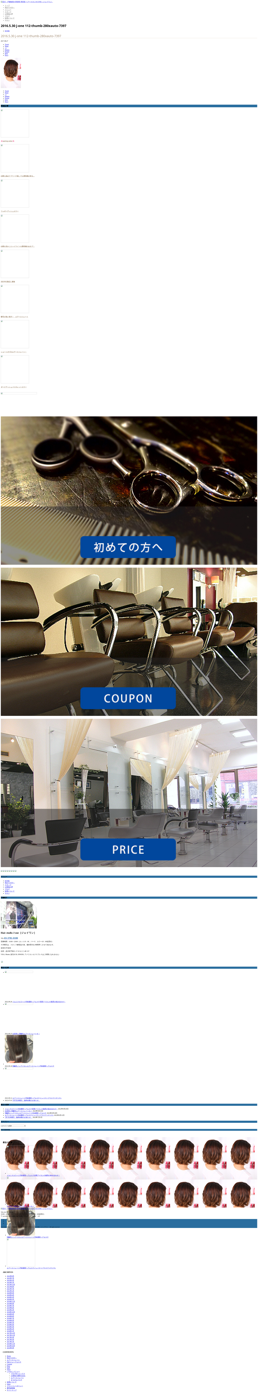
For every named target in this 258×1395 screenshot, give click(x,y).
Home (9, 1356)
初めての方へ (10, 7)
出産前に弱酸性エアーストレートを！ (26, 1034)
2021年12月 (11, 1284)
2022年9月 (10, 1276)
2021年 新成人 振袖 (8, 281)
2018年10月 (11, 1312)
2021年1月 (10, 1291)
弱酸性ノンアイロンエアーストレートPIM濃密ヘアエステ (33, 1066)
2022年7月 (10, 1278)
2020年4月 (10, 1295)
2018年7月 (10, 1318)
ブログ (7, 16)
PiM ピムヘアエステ (14, 1362)
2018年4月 (10, 1325)
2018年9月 (10, 1314)
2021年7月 (10, 1289)
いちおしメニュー (13, 1371)
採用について (10, 18)
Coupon (9, 1364)
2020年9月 (10, 1293)
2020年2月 (10, 1299)
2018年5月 (10, 1322)
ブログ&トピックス (18, 1373)
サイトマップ (12, 1390)
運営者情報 (11, 1388)
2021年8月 (10, 1287)
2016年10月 (11, 1346)
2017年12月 (11, 1333)
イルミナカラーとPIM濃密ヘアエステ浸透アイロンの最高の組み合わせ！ (39, 1002)
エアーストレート (13, 1360)
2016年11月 (11, 1344)
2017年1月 (10, 1341)
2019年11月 (11, 1301)
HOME (7, 881)
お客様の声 (9, 14)
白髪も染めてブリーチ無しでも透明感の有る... (18, 176)
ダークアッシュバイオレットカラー (14, 387)
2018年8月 (10, 1316)
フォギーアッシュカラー (10, 211)
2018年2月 (10, 1329)
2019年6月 (10, 1308)
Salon (8, 1384)
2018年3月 (10, 1327)
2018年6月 (10, 1320)
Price (8, 1366)
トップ (7, 5)
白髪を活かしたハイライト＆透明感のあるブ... (18, 246)
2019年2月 (10, 1310)
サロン (7, 20)
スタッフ (8, 12)
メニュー (8, 10)
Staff (8, 1368)
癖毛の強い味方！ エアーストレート (14, 317)
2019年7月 (10, 1306)
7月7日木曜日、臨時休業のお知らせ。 (26, 1100)
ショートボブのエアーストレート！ (14, 352)
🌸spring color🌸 (7, 141)
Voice (8, 1369)
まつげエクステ (16, 1380)
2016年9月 (10, 1348)
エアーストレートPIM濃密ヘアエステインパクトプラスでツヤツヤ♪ (36, 1098)
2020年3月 (10, 1297)
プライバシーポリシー (15, 1386)
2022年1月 (10, 1282)
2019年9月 (10, 1303)
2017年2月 (10, 1339)
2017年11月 (11, 1335)
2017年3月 (10, 1337)
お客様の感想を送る (18, 1376)
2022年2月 (10, 1280)
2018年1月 (10, 1331)
